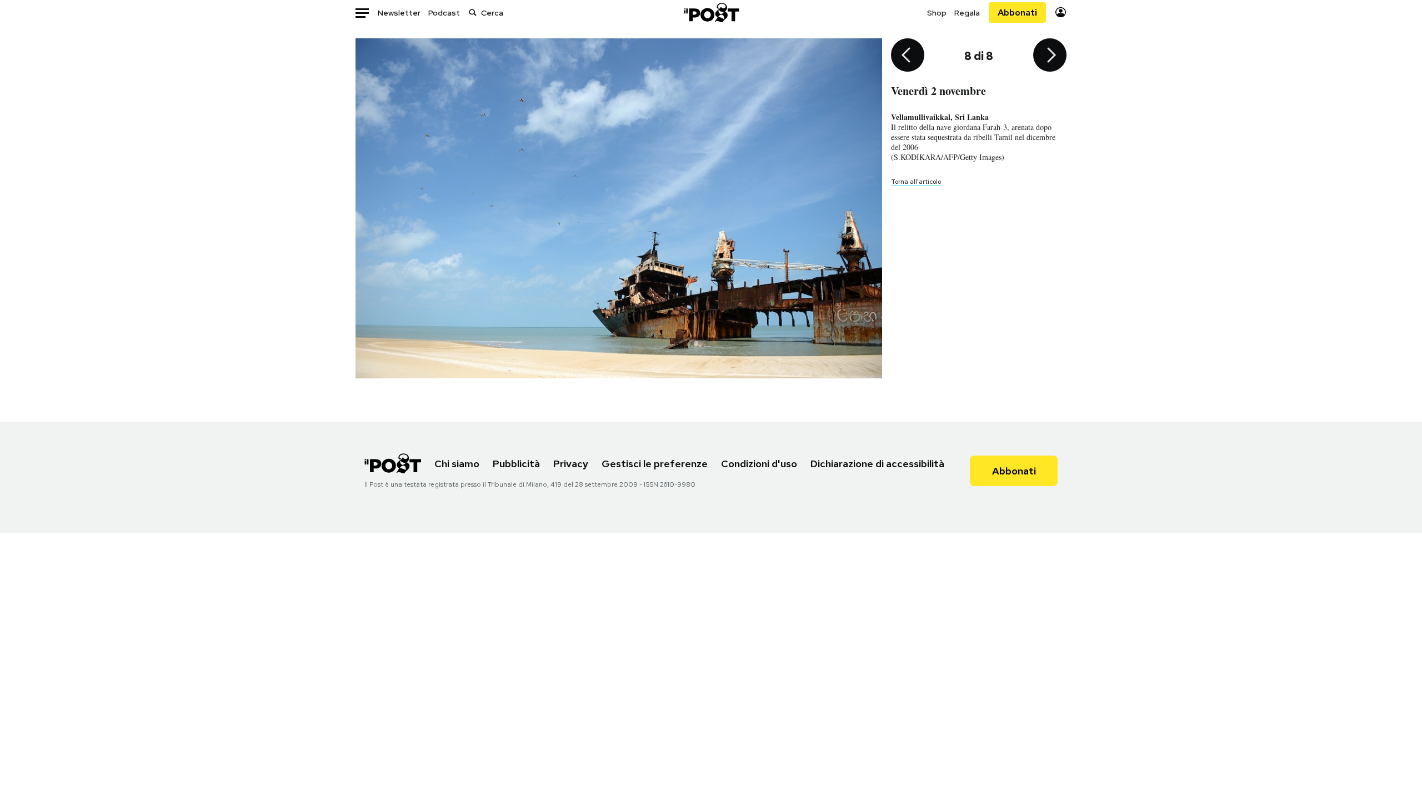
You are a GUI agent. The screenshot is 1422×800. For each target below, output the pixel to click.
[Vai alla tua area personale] (1060, 12)
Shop (937, 13)
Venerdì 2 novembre (938, 91)
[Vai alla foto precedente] (907, 56)
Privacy (570, 463)
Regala (967, 13)
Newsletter (399, 13)
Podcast (444, 13)
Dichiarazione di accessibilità (877, 463)
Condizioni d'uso (759, 463)
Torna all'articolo (916, 182)
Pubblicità (516, 463)
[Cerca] (473, 12)
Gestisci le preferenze (655, 463)
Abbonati (1017, 12)
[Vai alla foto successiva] (1049, 56)
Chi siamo (456, 463)
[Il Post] (711, 12)
